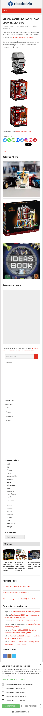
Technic (8, 421)
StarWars (10, 515)
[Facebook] (18, 140)
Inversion (10, 479)
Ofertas (9, 506)
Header (9, 473)
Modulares (10, 491)
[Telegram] (5, 140)
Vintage (9, 527)
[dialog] (21, 689)
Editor (35, 26)
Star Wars (9, 416)
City (7, 408)
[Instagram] (26, 140)
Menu (5, 11)
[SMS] (13, 140)
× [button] (40, 665)
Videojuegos (11, 524)
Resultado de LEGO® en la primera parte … (17, 586)
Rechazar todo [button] (31, 706)
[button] (21, 679)
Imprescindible (12, 476)
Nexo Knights (11, 494)
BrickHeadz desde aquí (23, 132)
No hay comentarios (23, 26)
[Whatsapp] (9, 140)
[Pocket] (31, 140)
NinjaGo (9, 497)
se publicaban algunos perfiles (23, 37)
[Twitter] (22, 140)
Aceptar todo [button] (11, 706)
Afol (8, 464)
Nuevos (9, 503)
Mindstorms (11, 485)
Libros (9, 482)
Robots (9, 512)
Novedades (6, 28)
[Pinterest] (35, 140)
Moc (8, 488)
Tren (8, 521)
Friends (8, 412)
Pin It (4, 151)
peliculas (9, 509)
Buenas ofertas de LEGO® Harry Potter (16, 592)
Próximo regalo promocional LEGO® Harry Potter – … (21, 599)
